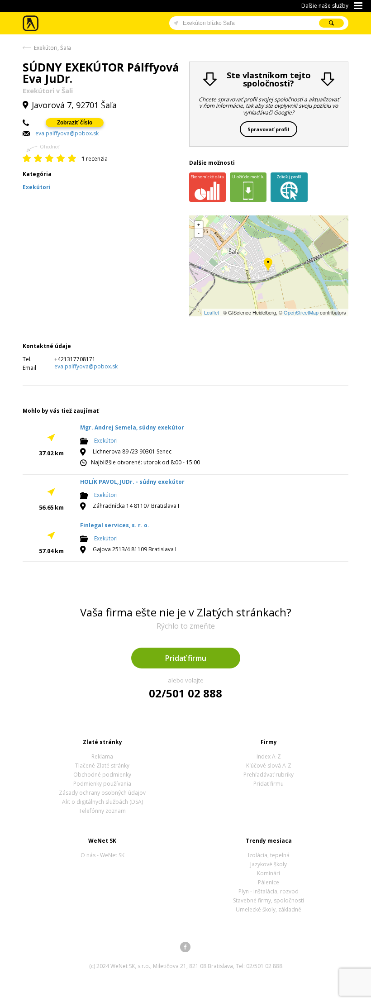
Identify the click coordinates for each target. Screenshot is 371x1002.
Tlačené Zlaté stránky (102, 765)
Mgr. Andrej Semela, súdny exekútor (132, 427)
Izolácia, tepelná (269, 855)
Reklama (102, 756)
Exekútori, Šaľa (52, 48)
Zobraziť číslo (74, 122)
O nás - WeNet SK (102, 855)
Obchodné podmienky (102, 774)
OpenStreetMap (301, 312)
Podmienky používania (102, 783)
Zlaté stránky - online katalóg (31, 23)
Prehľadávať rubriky (268, 774)
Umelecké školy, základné (268, 909)
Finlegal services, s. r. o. (114, 525)
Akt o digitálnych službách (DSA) (102, 802)
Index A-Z (269, 756)
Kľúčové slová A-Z (268, 765)
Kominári (268, 873)
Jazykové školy (268, 864)
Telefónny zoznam (102, 811)
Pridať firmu (185, 658)
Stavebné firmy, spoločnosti (268, 900)
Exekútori (106, 440)
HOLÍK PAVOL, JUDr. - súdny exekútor (132, 482)
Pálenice (268, 882)
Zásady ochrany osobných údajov (102, 793)
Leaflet (211, 312)
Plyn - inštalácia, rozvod (268, 891)
